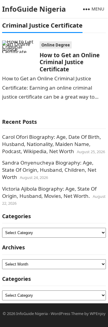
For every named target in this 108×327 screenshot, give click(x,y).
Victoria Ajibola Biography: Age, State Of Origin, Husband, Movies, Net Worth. (49, 192)
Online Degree (55, 45)
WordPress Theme (67, 313)
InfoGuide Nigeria (34, 9)
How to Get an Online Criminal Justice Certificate (70, 62)
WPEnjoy (98, 313)
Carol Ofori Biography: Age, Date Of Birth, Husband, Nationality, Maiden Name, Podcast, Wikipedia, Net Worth (51, 144)
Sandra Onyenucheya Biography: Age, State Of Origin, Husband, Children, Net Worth (49, 169)
